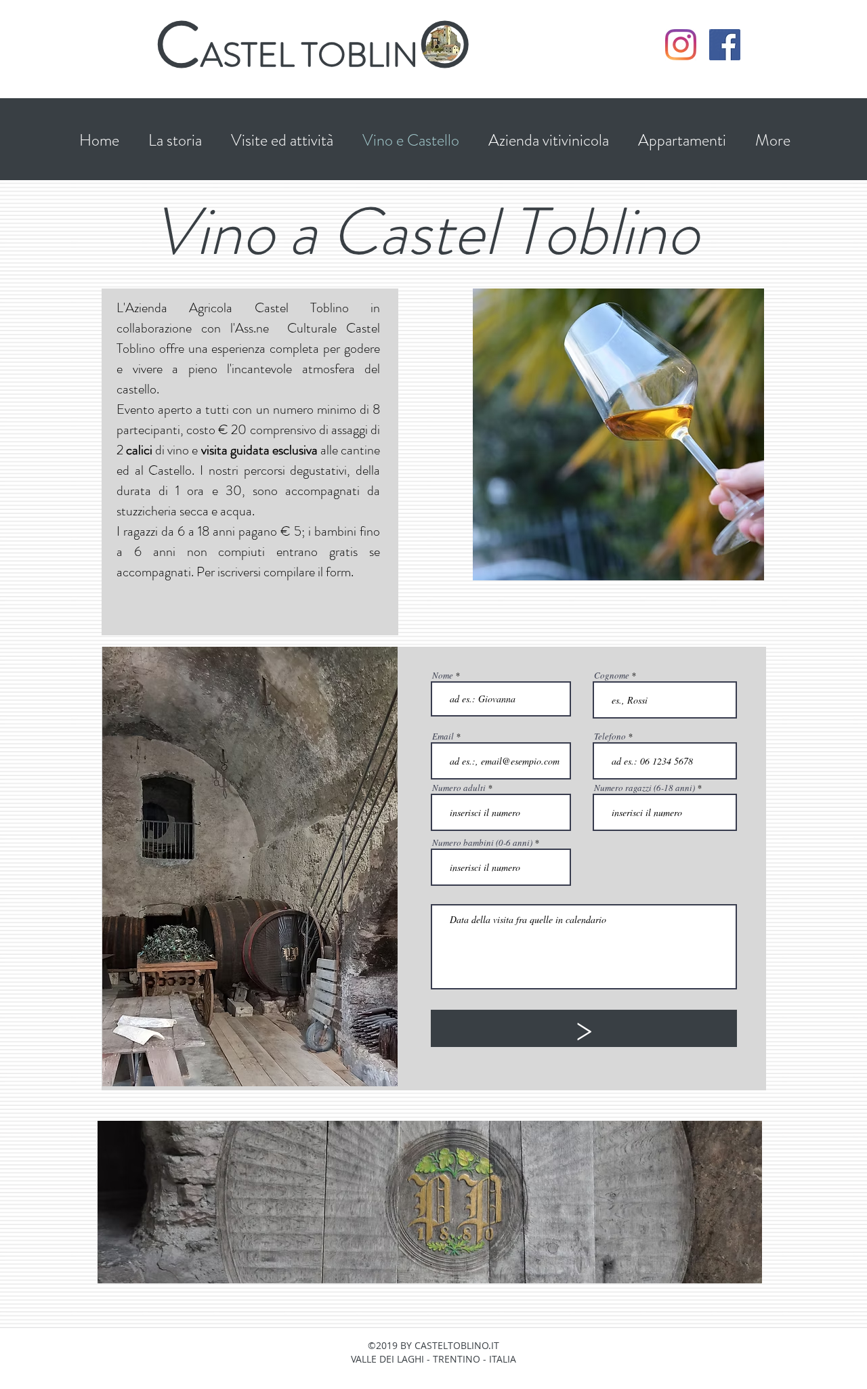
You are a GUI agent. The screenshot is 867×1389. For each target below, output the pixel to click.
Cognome (611, 675)
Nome (442, 675)
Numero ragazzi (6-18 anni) (644, 788)
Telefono (610, 736)
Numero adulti (459, 788)
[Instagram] (680, 44)
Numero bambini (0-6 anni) (482, 842)
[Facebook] (724, 44)
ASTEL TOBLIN (309, 54)
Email (443, 736)
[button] (281, 140)
